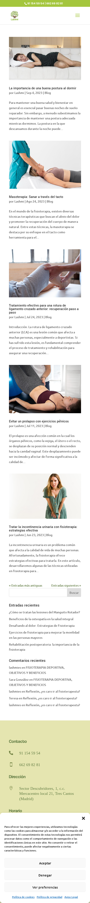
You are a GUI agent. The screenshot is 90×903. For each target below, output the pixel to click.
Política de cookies (23, 897)
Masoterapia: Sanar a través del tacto (36, 197)
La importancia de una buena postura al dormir (42, 88)
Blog (48, 93)
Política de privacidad (49, 897)
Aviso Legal (71, 897)
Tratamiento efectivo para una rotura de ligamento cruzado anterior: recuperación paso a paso (44, 309)
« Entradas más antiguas (25, 585)
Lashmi (19, 93)
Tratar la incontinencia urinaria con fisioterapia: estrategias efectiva (43, 529)
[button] (83, 818)
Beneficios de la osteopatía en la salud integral (41, 619)
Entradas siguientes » (66, 585)
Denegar (45, 875)
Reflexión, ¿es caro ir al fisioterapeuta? (53, 691)
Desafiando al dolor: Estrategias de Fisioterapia (41, 625)
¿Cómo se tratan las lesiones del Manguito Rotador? (44, 612)
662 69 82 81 (29, 765)
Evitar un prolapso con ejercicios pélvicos (39, 421)
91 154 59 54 (29, 753)
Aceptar (45, 863)
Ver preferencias (45, 887)
